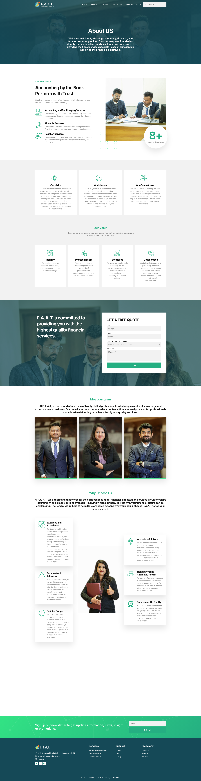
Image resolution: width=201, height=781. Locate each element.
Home (84, 4)
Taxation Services (54, 133)
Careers (106, 4)
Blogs (138, 4)
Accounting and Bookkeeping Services (65, 110)
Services (94, 4)
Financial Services (54, 123)
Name (109, 325)
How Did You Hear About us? (118, 341)
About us (129, 4)
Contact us (117, 4)
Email (109, 333)
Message (110, 349)
